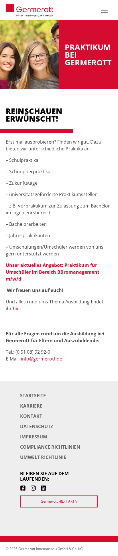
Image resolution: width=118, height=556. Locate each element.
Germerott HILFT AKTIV (59, 501)
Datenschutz (36, 426)
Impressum (33, 437)
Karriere (31, 406)
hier (17, 308)
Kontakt (31, 416)
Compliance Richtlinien (50, 447)
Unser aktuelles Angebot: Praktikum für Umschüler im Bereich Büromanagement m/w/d (52, 272)
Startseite (33, 395)
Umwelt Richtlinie (43, 457)
